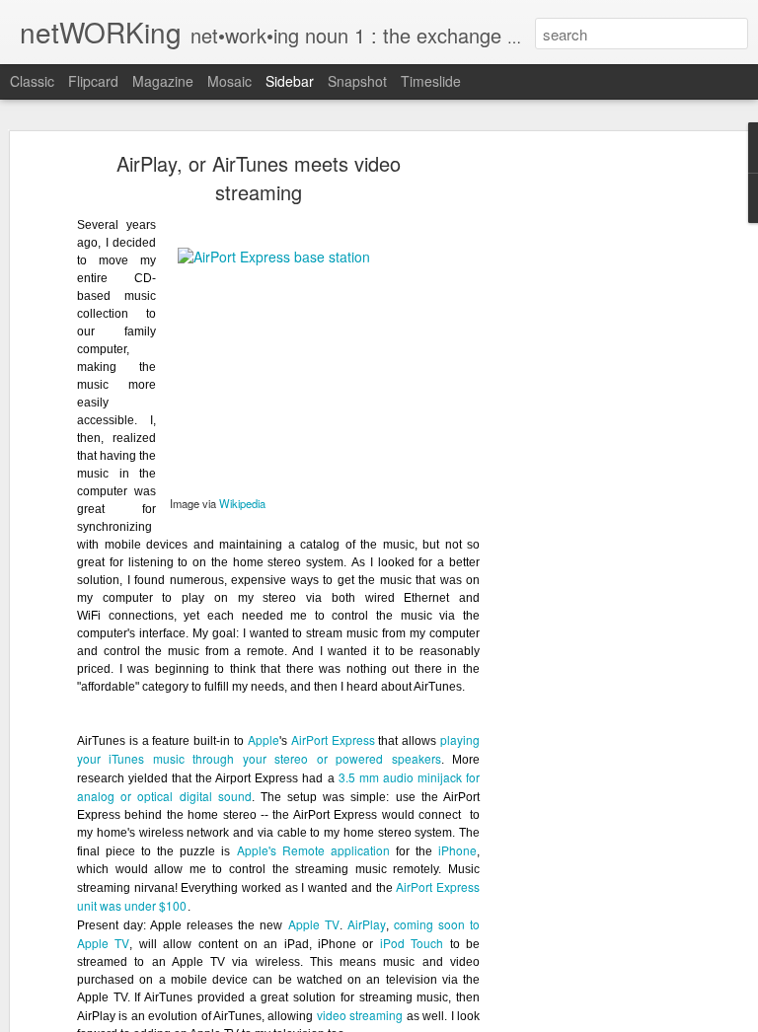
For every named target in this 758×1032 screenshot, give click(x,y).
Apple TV (314, 924)
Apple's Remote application (313, 850)
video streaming (360, 1014)
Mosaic (229, 81)
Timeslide (431, 81)
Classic (32, 81)
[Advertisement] (588, 470)
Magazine (162, 81)
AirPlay (366, 924)
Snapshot (357, 81)
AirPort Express (333, 739)
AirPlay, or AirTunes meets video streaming (258, 177)
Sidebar (289, 81)
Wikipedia (242, 503)
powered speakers (388, 758)
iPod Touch (411, 942)
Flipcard (93, 81)
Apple (263, 739)
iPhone (457, 850)
